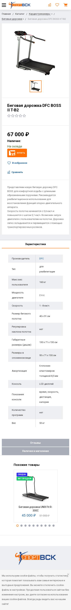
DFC (41, 258)
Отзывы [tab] (35, 442)
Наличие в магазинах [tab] (35, 451)
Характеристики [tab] (35, 244)
